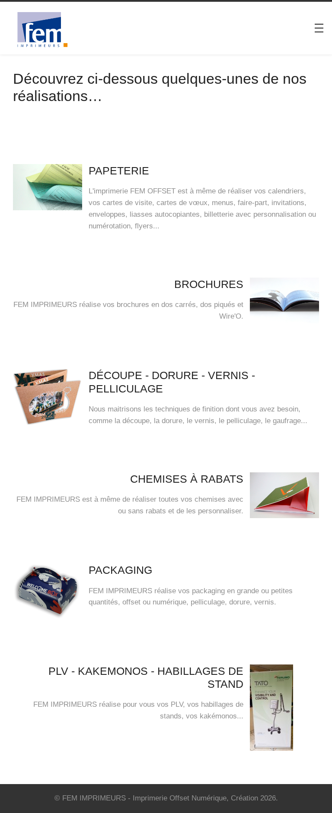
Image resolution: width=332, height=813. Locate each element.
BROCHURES (208, 284)
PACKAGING (120, 570)
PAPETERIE (119, 170)
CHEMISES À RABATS (186, 479)
